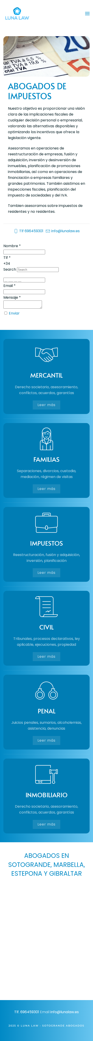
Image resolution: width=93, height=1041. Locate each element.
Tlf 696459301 (31, 231)
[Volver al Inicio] (17, 13)
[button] (87, 13)
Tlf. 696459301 (26, 1012)
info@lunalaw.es (65, 231)
